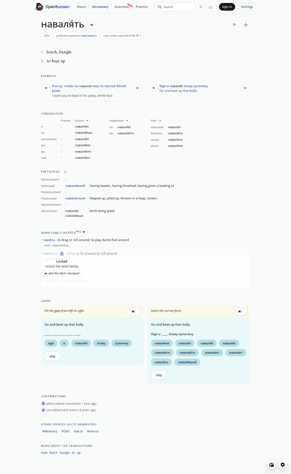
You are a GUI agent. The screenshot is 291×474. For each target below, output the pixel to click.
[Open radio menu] (272, 465)
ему (96, 86)
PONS (66, 431)
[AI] (210, 7)
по (102, 86)
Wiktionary (49, 431)
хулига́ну (201, 86)
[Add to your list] (246, 25)
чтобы (68, 86)
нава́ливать (88, 35)
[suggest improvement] (234, 25)
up (79, 453)
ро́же (56, 90)
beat (44, 453)
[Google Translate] (201, 7)
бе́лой (121, 86)
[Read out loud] (92, 25)
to (73, 453)
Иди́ (163, 86)
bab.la (78, 431)
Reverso (92, 431)
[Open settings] (283, 465)
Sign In (227, 7)
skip (52, 356)
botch (54, 453)
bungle (65, 453)
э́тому (188, 86)
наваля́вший (75, 185)
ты (76, 86)
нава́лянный (75, 198)
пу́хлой (110, 86)
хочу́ (58, 86)
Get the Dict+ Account (64, 273)
